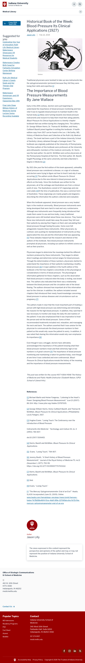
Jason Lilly (31, 35)
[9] (51, 352)
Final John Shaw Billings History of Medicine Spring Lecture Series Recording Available (11, 110)
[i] (53, 86)
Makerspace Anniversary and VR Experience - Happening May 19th (11, 97)
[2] (44, 162)
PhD (4, 627)
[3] (36, 176)
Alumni (5, 633)
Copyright (48, 660)
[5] (28, 238)
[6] (41, 267)
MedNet (5, 637)
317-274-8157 (35, 636)
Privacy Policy (38, 660)
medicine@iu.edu (36, 639)
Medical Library (9, 11)
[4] (37, 191)
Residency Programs (10, 624)
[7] (37, 299)
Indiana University (75, 660)
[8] (40, 337)
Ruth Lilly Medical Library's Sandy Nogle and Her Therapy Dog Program (10, 83)
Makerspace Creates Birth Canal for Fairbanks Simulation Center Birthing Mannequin (11, 67)
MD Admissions (8, 621)
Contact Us (7, 606)
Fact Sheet (6, 630)
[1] (39, 115)
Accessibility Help (24, 660)
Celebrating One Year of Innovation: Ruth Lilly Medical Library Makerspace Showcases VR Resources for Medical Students (11, 50)
